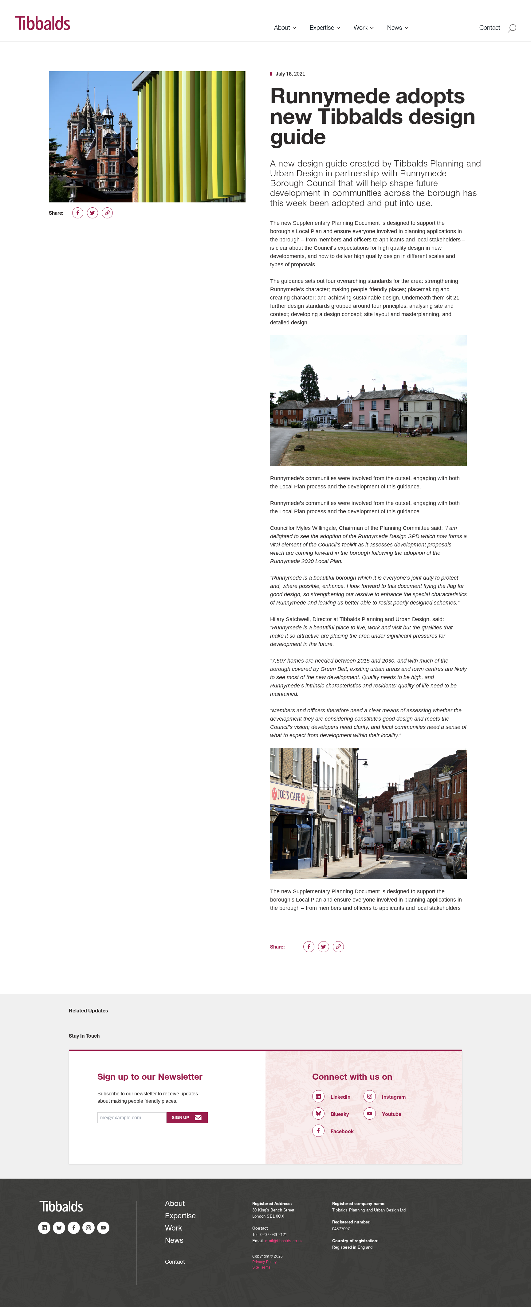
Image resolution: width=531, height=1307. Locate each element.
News (394, 28)
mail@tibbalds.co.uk (284, 1241)
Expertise (322, 28)
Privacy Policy (264, 1262)
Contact (489, 28)
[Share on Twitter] (92, 212)
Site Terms (261, 1267)
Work (361, 28)
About (282, 28)
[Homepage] (140, 23)
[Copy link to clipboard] (107, 212)
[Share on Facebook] (77, 212)
